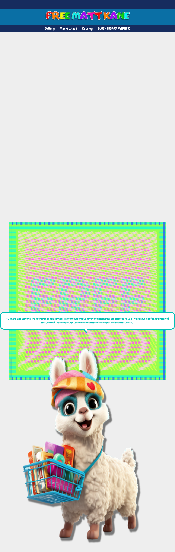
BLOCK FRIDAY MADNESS (114, 28)
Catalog (87, 28)
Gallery (50, 28)
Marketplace (68, 28)
